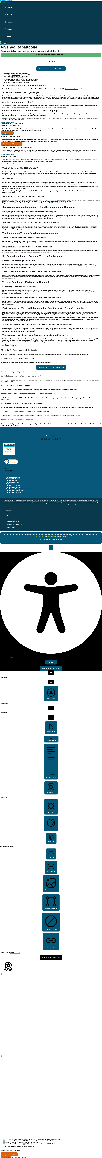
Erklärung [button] (51, 662)
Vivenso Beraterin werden (15, 490)
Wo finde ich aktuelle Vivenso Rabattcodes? (18, 358)
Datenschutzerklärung (13, 521)
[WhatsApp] (60, 439)
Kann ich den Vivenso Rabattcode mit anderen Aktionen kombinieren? (28, 394)
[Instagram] (45, 439)
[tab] (51, 350)
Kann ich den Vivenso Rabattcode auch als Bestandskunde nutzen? (27, 412)
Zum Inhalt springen (6, 0)
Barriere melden (11, 527)
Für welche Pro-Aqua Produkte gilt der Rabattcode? (20, 350)
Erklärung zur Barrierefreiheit (15, 524)
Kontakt (8, 510)
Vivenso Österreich (12, 482)
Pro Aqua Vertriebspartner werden (18, 489)
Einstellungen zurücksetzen (51, 957)
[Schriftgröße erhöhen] (51, 672)
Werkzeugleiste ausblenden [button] (51, 668)
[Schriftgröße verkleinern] (51, 682)
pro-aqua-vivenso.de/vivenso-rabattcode (51, 367)
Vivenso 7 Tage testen (13, 485)
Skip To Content (5, 952)
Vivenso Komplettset (13, 487)
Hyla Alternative (11, 484)
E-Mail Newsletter (11, 515)
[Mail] (5, 44)
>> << (13, 1157)
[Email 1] (56, 439)
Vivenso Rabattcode (13, 477)
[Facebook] (42, 439)
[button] (51, 547)
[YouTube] (53, 439)
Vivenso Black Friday (57, 203)
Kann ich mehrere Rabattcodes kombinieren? (18, 420)
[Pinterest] (49, 439)
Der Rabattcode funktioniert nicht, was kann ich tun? (21, 376)
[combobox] (51, 538)
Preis (55, 252)
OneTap (12, 657)
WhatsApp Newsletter (13, 513)
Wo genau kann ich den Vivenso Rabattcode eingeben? (22, 403)
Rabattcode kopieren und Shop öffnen (51, 69)
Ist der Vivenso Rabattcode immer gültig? (16, 386)
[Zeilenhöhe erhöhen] (51, 708)
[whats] (1, 44)
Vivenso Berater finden (14, 492)
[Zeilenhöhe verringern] (51, 717)
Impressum (10, 518)
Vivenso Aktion (11, 480)
